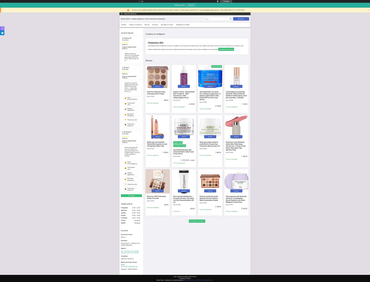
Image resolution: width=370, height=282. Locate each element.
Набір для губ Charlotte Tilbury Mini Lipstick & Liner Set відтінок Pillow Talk (157, 144)
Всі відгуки (131, 195)
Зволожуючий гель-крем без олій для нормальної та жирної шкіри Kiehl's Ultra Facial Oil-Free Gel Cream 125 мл (210, 95)
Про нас (147, 24)
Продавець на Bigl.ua (185, 278)
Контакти (155, 24)
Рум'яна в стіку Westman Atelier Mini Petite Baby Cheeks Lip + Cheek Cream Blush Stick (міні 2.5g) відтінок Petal (236, 146)
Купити (157, 86)
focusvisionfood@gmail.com (129, 266)
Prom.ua (194, 276)
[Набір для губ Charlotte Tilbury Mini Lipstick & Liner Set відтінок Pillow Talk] (157, 127)
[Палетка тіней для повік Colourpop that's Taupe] (157, 77)
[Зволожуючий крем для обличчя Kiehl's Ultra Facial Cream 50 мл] (184, 127)
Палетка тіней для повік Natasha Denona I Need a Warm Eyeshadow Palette (209, 198)
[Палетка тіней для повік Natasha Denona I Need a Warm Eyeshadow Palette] (210, 181)
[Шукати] (230, 19)
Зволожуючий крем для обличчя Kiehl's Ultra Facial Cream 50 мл (183, 152)
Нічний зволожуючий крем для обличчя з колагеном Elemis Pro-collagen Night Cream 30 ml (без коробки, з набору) (132, 152)
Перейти (191, 5)
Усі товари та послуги (196, 221)
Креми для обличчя (226, 49)
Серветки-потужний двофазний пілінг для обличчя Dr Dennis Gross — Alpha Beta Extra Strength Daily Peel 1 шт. (131, 87)
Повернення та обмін (183, 24)
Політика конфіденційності (206, 280)
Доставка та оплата (167, 24)
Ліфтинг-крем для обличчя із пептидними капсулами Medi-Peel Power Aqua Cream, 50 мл (132, 57)
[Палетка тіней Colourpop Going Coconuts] (157, 181)
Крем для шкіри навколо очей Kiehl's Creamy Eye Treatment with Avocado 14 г (210, 144)
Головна (123, 24)
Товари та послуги (135, 24)
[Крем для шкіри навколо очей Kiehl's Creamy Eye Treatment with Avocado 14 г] (210, 127)
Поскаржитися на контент (191, 280)
